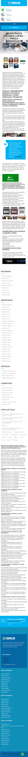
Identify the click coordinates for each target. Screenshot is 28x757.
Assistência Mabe (6, 294)
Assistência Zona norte (7, 387)
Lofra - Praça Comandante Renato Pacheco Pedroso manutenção (12, 418)
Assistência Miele (6, 292)
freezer (4, 437)
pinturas (4, 425)
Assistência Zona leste (7, 390)
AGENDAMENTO (14, 27)
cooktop (21, 437)
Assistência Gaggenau (7, 325)
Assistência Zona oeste (7, 392)
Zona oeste (10, 255)
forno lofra (9, 169)
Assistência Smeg (6, 344)
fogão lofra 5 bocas (6, 167)
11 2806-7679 (9, 20)
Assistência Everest (6, 318)
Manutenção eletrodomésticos (9, 373)
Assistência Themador (7, 346)
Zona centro (20, 255)
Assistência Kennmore (7, 332)
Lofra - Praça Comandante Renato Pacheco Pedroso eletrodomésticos (12, 429)
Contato (18, 50)
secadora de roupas (19, 432)
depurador (15, 440)
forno (15, 437)
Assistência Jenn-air (6, 335)
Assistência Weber (6, 361)
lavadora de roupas (7, 432)
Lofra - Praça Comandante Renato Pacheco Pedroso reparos (12, 422)
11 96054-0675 (9, 10)
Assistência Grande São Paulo (9, 402)
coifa (3, 440)
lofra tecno (21, 166)
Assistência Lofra (6, 337)
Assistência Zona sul (6, 395)
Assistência (6, 49)
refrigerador (14, 434)
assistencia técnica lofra (7, 163)
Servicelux (18, 753)
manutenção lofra (16, 163)
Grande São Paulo (7, 256)
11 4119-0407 (9, 15)
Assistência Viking (6, 354)
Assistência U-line (6, 351)
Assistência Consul (6, 283)
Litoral (12, 256)
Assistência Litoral (6, 404)
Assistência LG (5, 290)
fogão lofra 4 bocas (15, 167)
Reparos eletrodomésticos (8, 375)
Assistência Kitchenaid (7, 330)
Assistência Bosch (6, 278)
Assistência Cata (6, 307)
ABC (24, 255)
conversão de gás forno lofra (18, 169)
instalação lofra (8, 165)
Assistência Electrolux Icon (8, 321)
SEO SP (17, 755)
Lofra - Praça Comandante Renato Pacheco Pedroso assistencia (12, 414)
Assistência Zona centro (7, 397)
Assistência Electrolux (7, 285)
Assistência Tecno (6, 349)
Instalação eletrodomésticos (8, 378)
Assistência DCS (5, 316)
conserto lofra (15, 165)
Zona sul (15, 255)
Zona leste (4, 255)
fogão (9, 437)
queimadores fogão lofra (13, 166)
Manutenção (15, 49)
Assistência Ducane (6, 309)
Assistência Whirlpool (7, 356)
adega (8, 440)
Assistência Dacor (6, 314)
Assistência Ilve (5, 328)
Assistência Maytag (6, 339)
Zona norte (21, 254)
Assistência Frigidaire (7, 323)
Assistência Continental (7, 280)
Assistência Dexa (6, 311)
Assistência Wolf (5, 358)
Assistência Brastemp (7, 276)
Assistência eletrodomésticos (8, 371)
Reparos (22, 49)
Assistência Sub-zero (6, 342)
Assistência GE (5, 287)
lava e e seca (5, 434)
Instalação (12, 50)
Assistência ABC (5, 399)
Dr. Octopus (13, 755)
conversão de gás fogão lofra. (8, 170)
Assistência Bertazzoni (7, 304)
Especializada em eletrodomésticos (8, 753)
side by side (23, 434)
